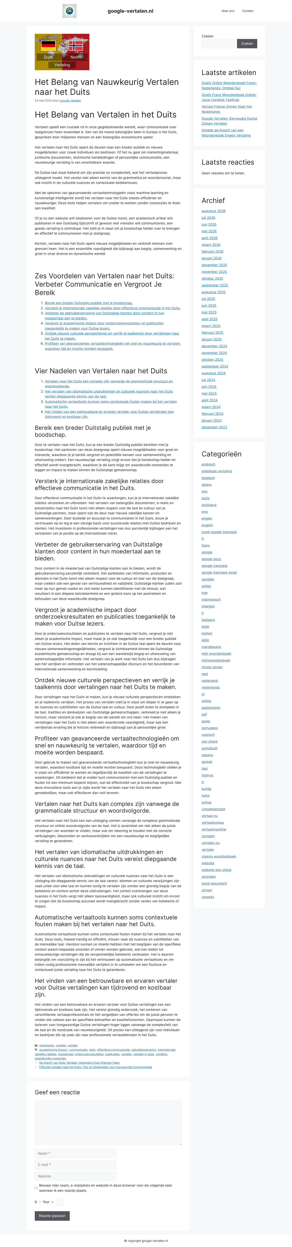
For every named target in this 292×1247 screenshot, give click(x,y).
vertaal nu (210, 816)
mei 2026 (209, 231)
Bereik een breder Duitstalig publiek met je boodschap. (89, 303)
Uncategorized (213, 809)
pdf (204, 714)
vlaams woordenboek (219, 856)
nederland (210, 681)
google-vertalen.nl (130, 11)
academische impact (53, 1049)
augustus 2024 (214, 373)
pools (206, 721)
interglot (208, 606)
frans (206, 545)
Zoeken (208, 36)
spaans (207, 755)
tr (203, 782)
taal (205, 769)
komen (207, 633)
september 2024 (215, 366)
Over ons (228, 11)
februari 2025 (212, 333)
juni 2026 (209, 224)
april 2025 (210, 319)
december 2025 (214, 265)
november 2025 (214, 272)
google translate (214, 566)
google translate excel (219, 572)
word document (214, 883)
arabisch (208, 464)
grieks (206, 586)
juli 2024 (208, 380)
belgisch (208, 478)
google (207, 552)
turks (206, 796)
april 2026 (210, 238)
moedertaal (65, 1054)
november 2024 (214, 353)
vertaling (161, 1054)
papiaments (211, 708)
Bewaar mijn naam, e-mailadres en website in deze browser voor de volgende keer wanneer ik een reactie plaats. (105, 1188)
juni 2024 (209, 387)
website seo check (216, 870)
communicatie (78, 1049)
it (203, 613)
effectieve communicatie (113, 1049)
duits (92, 1049)
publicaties (112, 1054)
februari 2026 (212, 251)
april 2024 (210, 400)
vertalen (61, 1045)
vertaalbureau (213, 823)
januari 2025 (211, 339)
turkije (206, 789)
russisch (208, 735)
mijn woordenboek (216, 654)
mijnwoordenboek (216, 660)
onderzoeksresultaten (89, 1054)
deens (207, 485)
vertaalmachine (214, 829)
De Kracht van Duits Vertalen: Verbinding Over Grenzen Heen (79, 1062)
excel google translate (219, 532)
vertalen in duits (143, 1054)
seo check (210, 741)
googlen (208, 579)
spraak (207, 762)
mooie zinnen (212, 667)
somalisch (210, 748)
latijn (205, 640)
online (206, 701)
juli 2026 (208, 218)
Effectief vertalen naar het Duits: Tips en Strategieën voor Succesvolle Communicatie (95, 1067)
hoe (205, 593)
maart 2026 (211, 245)
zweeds (208, 897)
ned (205, 674)
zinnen (207, 890)
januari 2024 (212, 420)
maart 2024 (211, 407)
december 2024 (214, 346)
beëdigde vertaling (217, 471)
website (208, 863)
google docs (211, 559)
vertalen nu (211, 843)
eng (205, 512)
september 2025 (215, 285)
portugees (210, 728)
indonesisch (211, 600)
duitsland (209, 505)
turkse (207, 802)
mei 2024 (209, 393)
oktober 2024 (212, 360)
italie (205, 627)
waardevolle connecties (50, 1058)
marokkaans (211, 647)
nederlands (46, 1045)
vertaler (73, 1045)
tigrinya (207, 775)
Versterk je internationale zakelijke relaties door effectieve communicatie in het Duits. (113, 308)
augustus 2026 (214, 211)
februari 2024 (212, 414)
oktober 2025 (212, 278)
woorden (209, 877)
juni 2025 (209, 306)
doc (205, 491)
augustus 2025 (213, 292)
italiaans (208, 620)
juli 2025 (208, 299)
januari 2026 (212, 258)
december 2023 (214, 427)
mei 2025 (209, 312)
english (207, 525)
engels (207, 518)
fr (203, 539)
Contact (247, 11)
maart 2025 (211, 326)
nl (203, 694)
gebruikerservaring (143, 1049)
